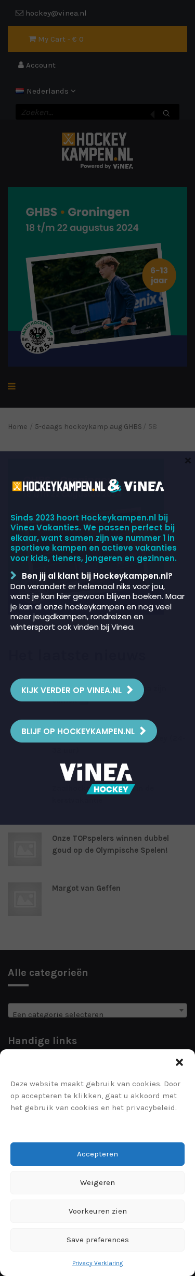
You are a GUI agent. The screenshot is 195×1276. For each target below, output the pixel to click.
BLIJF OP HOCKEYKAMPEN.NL (78, 731)
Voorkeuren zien (98, 1211)
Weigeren (97, 1182)
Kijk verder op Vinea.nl (71, 690)
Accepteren (97, 1153)
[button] (179, 1062)
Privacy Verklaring (97, 1263)
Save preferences (98, 1239)
